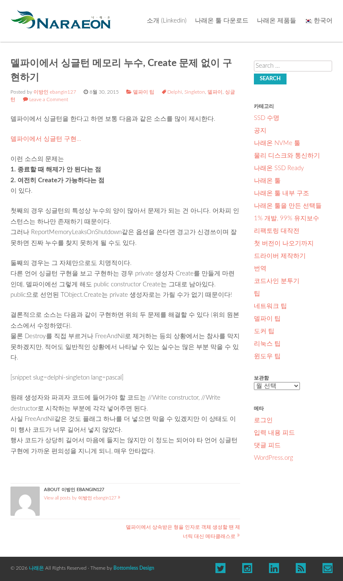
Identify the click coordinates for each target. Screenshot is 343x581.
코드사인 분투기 (276, 281)
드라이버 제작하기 (280, 256)
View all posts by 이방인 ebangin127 (82, 498)
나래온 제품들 (276, 21)
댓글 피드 (267, 445)
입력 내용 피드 (274, 433)
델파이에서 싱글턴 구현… (45, 139)
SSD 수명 (266, 118)
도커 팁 (264, 331)
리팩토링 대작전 (276, 231)
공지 (260, 130)
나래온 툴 (267, 181)
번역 (260, 268)
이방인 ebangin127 (54, 91)
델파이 (215, 91)
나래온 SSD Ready (279, 168)
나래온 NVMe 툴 (277, 143)
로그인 (263, 420)
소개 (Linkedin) (167, 21)
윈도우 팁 (267, 356)
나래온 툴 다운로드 (221, 21)
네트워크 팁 (270, 306)
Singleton (194, 91)
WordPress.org (273, 458)
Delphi (174, 91)
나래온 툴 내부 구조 (281, 193)
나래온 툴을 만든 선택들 (288, 206)
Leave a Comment (48, 99)
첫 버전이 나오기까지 (284, 243)
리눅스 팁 (267, 344)
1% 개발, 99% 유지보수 (286, 218)
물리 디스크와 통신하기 (287, 156)
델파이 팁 (143, 91)
